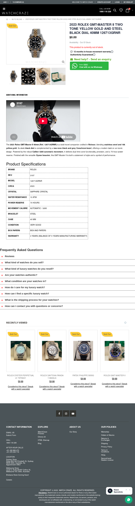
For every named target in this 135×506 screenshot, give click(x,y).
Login (117, 2)
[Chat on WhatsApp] (128, 499)
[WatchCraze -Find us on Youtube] (73, 413)
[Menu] (4, 9)
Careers (9, 479)
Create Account (104, 2)
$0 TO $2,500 (17, 19)
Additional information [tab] (16, 94)
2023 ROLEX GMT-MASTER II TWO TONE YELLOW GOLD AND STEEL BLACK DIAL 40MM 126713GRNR (96, 28)
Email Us (10, 432)
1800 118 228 (105, 11)
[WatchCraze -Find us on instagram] (66, 413)
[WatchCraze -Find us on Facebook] (59, 413)
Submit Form (11, 435)
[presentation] (9, 75)
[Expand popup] (126, 489)
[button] (125, 322)
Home (7, 19)
